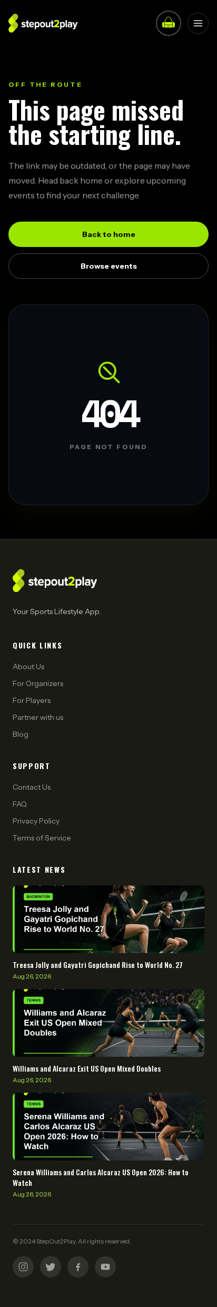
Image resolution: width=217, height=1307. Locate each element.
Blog (20, 734)
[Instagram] (23, 1266)
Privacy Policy (36, 821)
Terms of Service (42, 838)
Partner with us (38, 717)
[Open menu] (198, 23)
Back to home (108, 234)
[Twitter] (50, 1266)
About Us (28, 666)
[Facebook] (77, 1266)
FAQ (20, 804)
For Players (32, 700)
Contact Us (32, 787)
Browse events (109, 266)
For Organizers (38, 683)
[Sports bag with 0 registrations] (168, 23)
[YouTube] (105, 1266)
